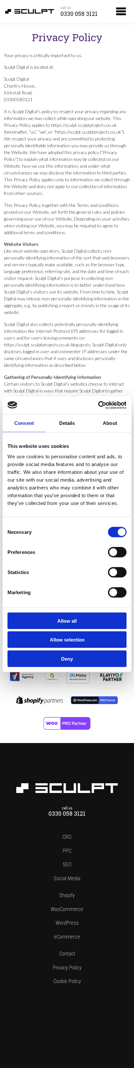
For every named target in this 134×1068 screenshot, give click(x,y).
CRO (67, 837)
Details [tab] (67, 423)
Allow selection (67, 639)
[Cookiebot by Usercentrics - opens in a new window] (98, 405)
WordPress (67, 923)
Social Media (67, 878)
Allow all (67, 620)
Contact (67, 954)
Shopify (67, 895)
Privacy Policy (67, 968)
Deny (67, 658)
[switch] (117, 552)
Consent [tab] (24, 423)
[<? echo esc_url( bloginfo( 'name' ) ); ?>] (66, 786)
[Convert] (22, 673)
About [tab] (110, 423)
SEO (67, 864)
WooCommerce (67, 909)
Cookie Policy (67, 981)
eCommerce (67, 937)
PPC (67, 851)
